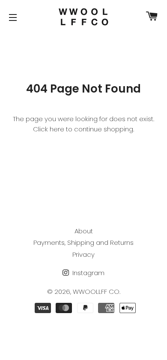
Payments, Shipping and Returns (83, 242)
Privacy (83, 254)
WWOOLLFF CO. (96, 291)
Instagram (87, 272)
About (84, 230)
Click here (48, 129)
